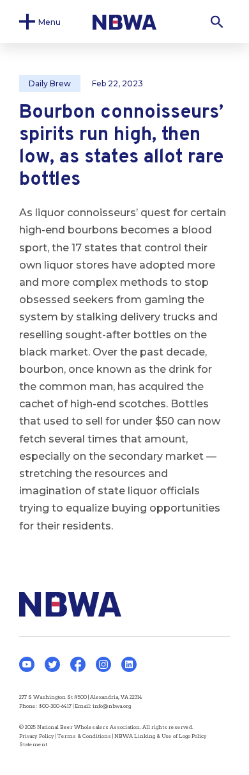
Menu (49, 21)
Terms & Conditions (84, 736)
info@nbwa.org (112, 706)
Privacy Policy (36, 736)
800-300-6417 (55, 706)
